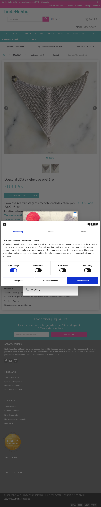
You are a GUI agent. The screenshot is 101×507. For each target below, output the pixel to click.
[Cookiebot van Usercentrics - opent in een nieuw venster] (87, 224)
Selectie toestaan (50, 281)
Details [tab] (51, 232)
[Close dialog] (75, 214)
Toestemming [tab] (17, 232)
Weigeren (18, 281)
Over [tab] (83, 232)
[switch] (38, 270)
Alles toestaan (82, 281)
